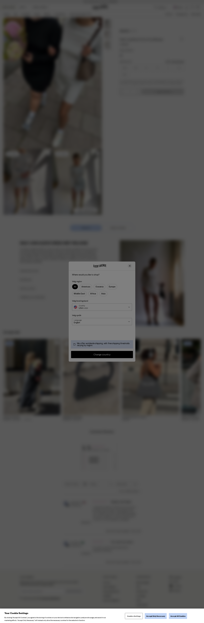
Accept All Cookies (178, 616)
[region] (102, 616)
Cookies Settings (134, 616)
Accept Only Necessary (155, 616)
